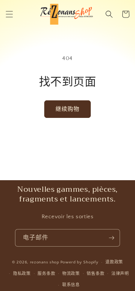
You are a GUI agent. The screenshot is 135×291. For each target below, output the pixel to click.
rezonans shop (44, 262)
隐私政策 (22, 274)
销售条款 (95, 274)
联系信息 (71, 285)
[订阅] (111, 238)
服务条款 (46, 274)
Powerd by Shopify (79, 262)
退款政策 (114, 262)
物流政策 (71, 274)
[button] (9, 14)
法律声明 (120, 274)
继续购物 (68, 109)
